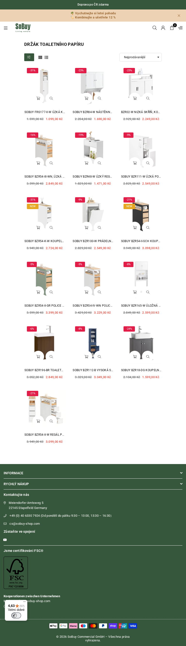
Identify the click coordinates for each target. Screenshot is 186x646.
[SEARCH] (154, 27)
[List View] (46, 57)
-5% (32, 264)
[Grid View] (40, 57)
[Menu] (5, 27)
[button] (172, 27)
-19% (81, 135)
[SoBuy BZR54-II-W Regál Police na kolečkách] (44, 408)
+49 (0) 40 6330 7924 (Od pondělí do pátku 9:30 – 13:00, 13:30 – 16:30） (61, 515)
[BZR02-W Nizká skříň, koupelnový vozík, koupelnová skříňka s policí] (141, 85)
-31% (32, 70)
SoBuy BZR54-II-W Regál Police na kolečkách (59, 434)
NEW (33, 206)
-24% (129, 328)
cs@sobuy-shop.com (24, 523)
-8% (128, 264)
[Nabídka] (24, 603)
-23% (81, 70)
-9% (128, 135)
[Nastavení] (179, 27)
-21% (129, 199)
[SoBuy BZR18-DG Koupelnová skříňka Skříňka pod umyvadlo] (141, 344)
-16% (32, 135)
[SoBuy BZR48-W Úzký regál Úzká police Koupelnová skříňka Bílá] (93, 150)
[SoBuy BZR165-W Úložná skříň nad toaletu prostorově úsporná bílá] (141, 279)
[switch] (16, 615)
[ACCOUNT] (163, 27)
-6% (32, 328)
